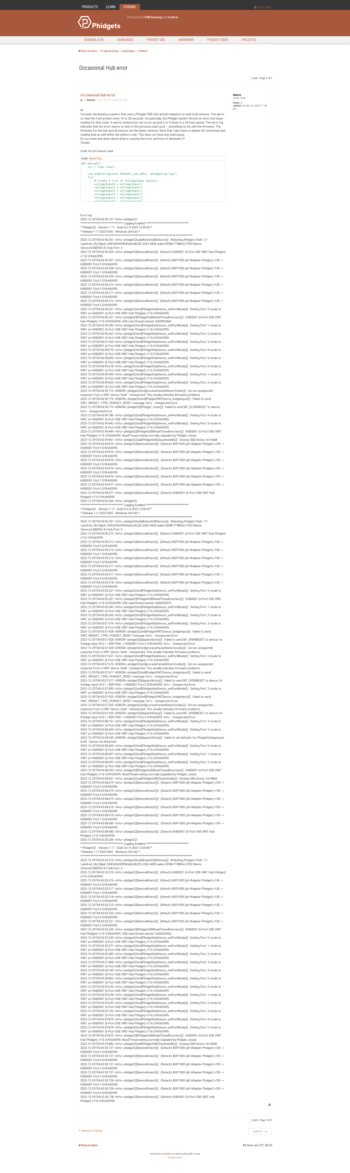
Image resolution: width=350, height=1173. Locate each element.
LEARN (110, 7)
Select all (95, 158)
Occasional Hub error (103, 67)
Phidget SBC (156, 40)
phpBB (164, 1154)
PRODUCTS (90, 7)
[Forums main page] (100, 23)
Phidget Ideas (217, 40)
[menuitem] (171, 1157)
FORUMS (130, 7)
